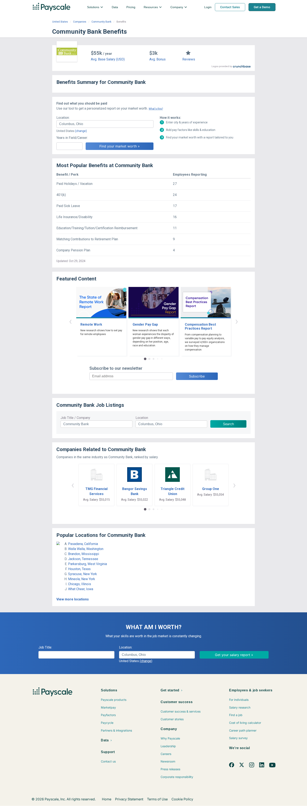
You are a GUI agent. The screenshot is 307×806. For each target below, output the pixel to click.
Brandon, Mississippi (83, 554)
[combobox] (105, 124)
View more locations (72, 599)
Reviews (188, 59)
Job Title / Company (75, 418)
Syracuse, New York (82, 574)
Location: (63, 118)
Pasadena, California (83, 544)
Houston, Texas (79, 569)
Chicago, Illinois (79, 584)
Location (142, 418)
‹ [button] (70, 321)
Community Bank (101, 21)
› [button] (236, 321)
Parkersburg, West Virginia (87, 564)
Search (228, 424)
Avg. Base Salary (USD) (108, 59)
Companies (79, 21)
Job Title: (45, 647)
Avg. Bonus (157, 59)
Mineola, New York (81, 579)
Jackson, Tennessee (83, 559)
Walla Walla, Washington (85, 549)
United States (60, 21)
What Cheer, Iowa (80, 589)
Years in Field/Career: (72, 138)
